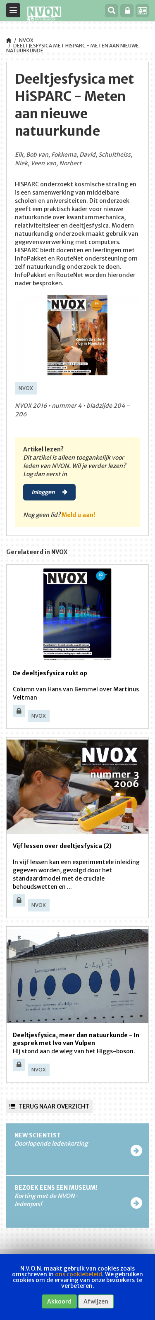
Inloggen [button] (43, 492)
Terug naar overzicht (53, 1106)
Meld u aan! (78, 515)
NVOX (26, 40)
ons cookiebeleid (78, 1274)
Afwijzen (95, 1301)
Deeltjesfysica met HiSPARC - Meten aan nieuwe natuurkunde (72, 48)
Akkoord (59, 1301)
